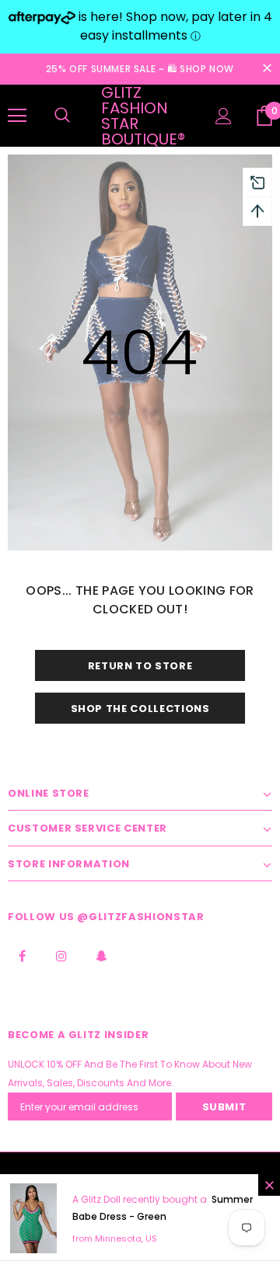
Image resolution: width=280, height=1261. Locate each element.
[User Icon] (223, 116)
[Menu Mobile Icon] (17, 115)
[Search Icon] (62, 115)
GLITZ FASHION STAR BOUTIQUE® (143, 116)
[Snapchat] (101, 955)
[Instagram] (61, 955)
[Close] (269, 1185)
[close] (267, 69)
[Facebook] (22, 955)
